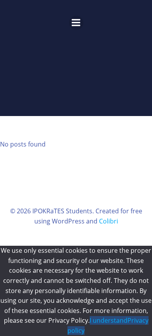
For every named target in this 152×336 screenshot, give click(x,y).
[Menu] (76, 23)
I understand (108, 320)
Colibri (108, 221)
